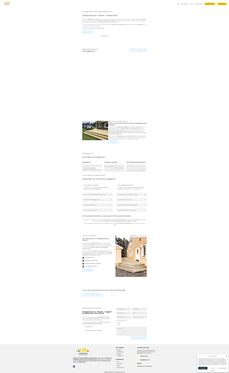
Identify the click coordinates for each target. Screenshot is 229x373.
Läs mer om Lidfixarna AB (138, 50)
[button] (226, 356)
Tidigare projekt (199, 4)
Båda (119, 325)
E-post (119, 323)
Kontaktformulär (210, 4)
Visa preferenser (222, 368)
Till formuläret (88, 270)
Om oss (191, 4)
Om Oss (118, 365)
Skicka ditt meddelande (138, 338)
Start (178, 4)
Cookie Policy (212, 370)
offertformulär (92, 166)
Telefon (119, 322)
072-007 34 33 (87, 294)
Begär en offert (88, 32)
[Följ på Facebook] (74, 366)
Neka (213, 368)
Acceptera (203, 368)
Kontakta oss (113, 142)
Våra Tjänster (184, 4)
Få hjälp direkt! (222, 4)
